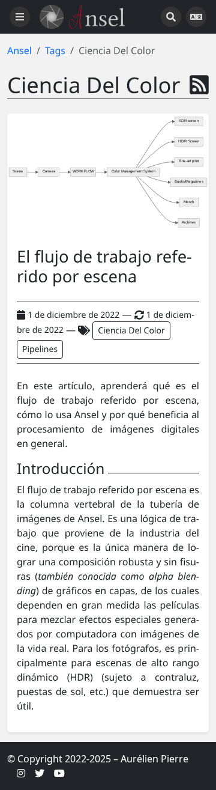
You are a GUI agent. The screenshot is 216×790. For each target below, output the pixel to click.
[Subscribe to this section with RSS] (199, 85)
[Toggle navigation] (20, 17)
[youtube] (59, 773)
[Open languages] (196, 17)
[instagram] (21, 773)
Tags (55, 50)
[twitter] (39, 773)
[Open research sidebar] (171, 17)
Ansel (19, 50)
